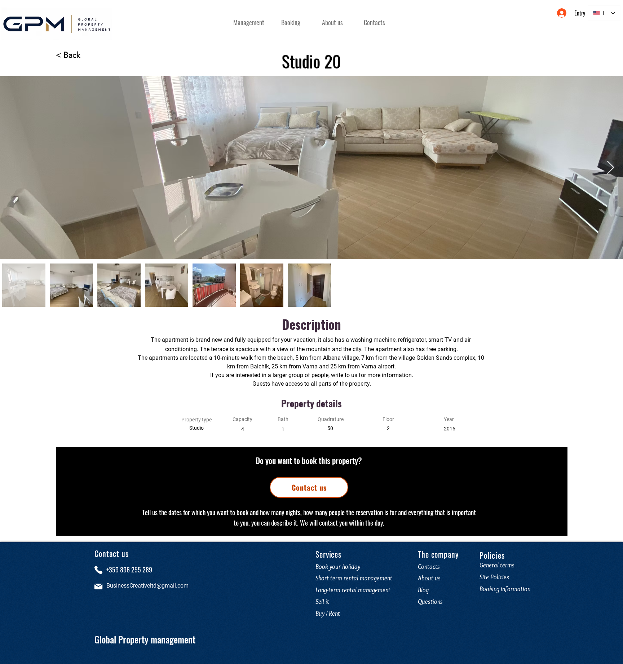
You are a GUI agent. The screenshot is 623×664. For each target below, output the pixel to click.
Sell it (322, 602)
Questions (432, 602)
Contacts (429, 567)
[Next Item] (610, 168)
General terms (497, 565)
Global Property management (144, 639)
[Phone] (98, 570)
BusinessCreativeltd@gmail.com (147, 585)
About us (429, 578)
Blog (423, 590)
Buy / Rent (327, 613)
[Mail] (98, 586)
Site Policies (494, 577)
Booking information (505, 589)
